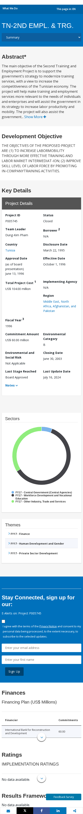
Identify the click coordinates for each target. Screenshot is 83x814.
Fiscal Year (14, 319)
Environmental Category (54, 336)
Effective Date (54, 258)
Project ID (12, 215)
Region (48, 296)
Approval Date (16, 258)
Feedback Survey (64, 797)
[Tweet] (25, 810)
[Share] (41, 810)
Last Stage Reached (20, 371)
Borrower (51, 229)
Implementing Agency (60, 282)
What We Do (10, 8)
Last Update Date (56, 371)
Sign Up (14, 671)
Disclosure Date (55, 244)
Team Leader (15, 229)
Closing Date (53, 353)
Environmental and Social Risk (19, 355)
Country (11, 244)
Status (48, 215)
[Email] (8, 811)
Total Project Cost (20, 282)
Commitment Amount (22, 334)
